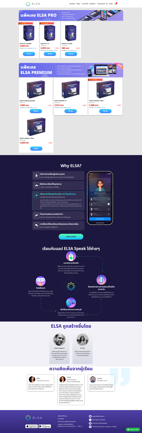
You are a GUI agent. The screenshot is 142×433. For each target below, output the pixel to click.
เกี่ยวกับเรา (72, 4)
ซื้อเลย (29, 54)
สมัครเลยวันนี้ (71, 236)
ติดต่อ (111, 4)
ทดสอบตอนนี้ (101, 4)
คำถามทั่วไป (85, 4)
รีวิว (107, 4)
